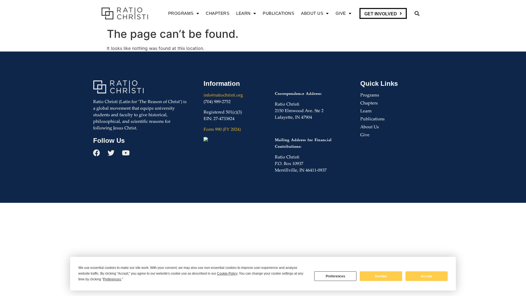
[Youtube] (125, 152)
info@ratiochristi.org (223, 95)
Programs (181, 13)
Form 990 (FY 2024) (222, 129)
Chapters (217, 13)
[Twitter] (111, 152)
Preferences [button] (112, 279)
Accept (426, 276)
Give (341, 13)
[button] (416, 13)
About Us (312, 13)
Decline (381, 276)
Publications (278, 13)
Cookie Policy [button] (227, 273)
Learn (243, 13)
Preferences (335, 276)
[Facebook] (96, 152)
